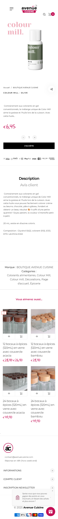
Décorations (32, 279)
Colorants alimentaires (21, 275)
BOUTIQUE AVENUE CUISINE (35, 267)
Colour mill (17, 279)
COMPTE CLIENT (12, 479)
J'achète (21, 336)
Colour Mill (43, 275)
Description (29, 178)
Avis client (29, 185)
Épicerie (35, 283)
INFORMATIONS (12, 470)
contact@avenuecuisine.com (19, 457)
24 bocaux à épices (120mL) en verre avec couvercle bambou (42, 408)
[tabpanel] (29, 47)
